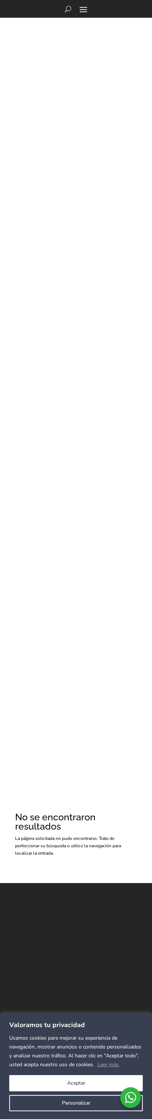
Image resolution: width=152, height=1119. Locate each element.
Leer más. (108, 1064)
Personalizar (76, 1102)
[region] (76, 1066)
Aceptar (76, 1083)
